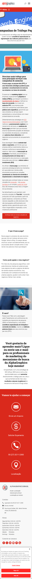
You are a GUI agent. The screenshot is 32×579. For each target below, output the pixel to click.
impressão (13, 182)
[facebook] (3, 543)
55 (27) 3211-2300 (16, 454)
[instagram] (13, 543)
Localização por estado (16, 495)
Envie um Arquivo (16, 416)
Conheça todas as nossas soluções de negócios (16, 216)
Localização (16, 474)
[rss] (19, 543)
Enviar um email (9, 505)
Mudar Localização (15, 491)
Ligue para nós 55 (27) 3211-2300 (14, 503)
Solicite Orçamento (16, 435)
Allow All (16, 575)
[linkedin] (10, 543)
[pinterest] (16, 543)
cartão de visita (22, 184)
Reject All (16, 570)
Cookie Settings (16, 565)
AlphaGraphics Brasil (16, 493)
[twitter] (7, 543)
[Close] (30, 549)
